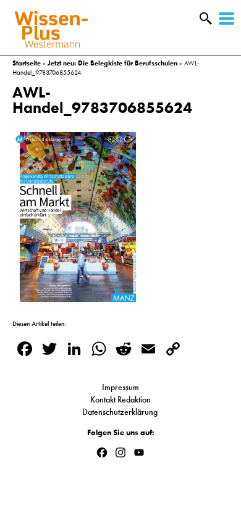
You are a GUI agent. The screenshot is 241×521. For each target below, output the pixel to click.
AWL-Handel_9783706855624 (102, 100)
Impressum (120, 387)
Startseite (26, 63)
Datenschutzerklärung (120, 411)
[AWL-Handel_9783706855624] (77, 303)
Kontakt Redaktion (120, 399)
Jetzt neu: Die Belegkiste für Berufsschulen (112, 63)
